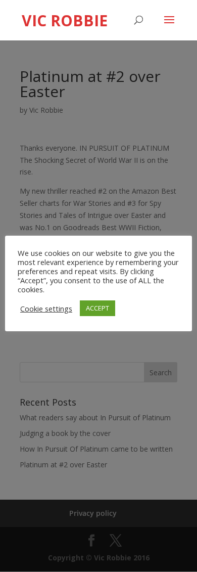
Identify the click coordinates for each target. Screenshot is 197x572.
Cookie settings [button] (46, 308)
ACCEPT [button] (97, 308)
